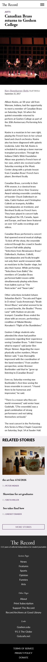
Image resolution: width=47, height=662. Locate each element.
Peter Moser (12, 485)
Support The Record (23, 608)
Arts (23, 584)
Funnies (23, 579)
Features (23, 566)
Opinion (23, 575)
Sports (23, 570)
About (23, 599)
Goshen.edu (23, 627)
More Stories (23, 526)
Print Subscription (23, 603)
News (23, 561)
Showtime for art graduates (18, 494)
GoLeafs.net (23, 636)
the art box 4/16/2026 (14, 480)
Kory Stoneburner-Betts (17, 90)
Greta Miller (12, 499)
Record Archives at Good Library (23, 612)
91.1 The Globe (23, 631)
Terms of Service (23, 648)
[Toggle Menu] (42, 5)
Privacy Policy (23, 652)
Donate (23, 657)
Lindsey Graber (13, 514)
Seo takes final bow (13, 508)
